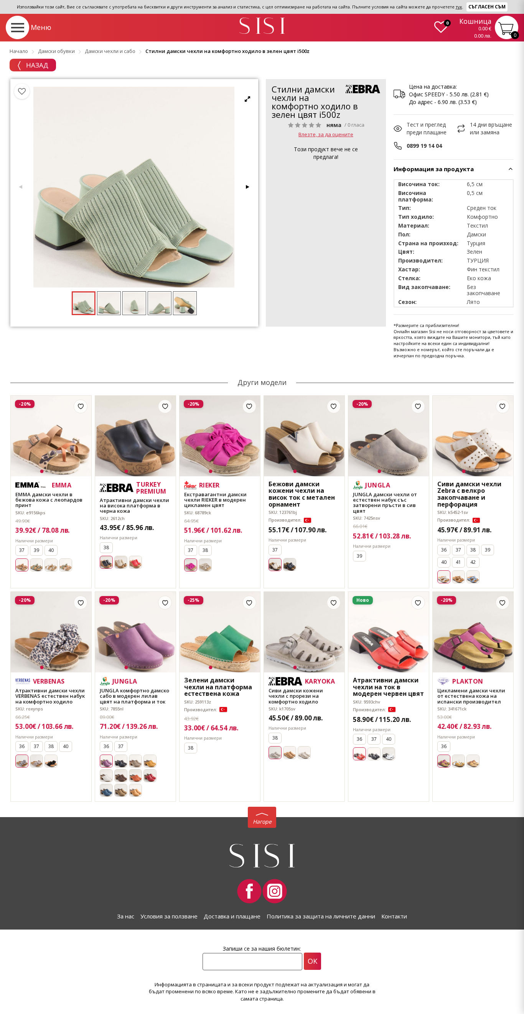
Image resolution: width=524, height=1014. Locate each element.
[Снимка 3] (51, 471)
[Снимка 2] (46, 471)
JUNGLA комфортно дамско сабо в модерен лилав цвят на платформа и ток (134, 696)
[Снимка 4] (55, 471)
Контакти (394, 916)
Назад (36, 65)
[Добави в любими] (80, 406)
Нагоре (262, 821)
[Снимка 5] (60, 471)
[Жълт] (150, 761)
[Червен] (135, 562)
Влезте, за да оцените (325, 134)
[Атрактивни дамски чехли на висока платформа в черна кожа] (135, 436)
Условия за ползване (169, 916)
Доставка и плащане (232, 916)
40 (51, 550)
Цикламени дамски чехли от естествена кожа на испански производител (471, 696)
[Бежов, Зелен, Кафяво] (65, 564)
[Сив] (135, 761)
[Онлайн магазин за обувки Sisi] (262, 855)
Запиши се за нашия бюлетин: (262, 948)
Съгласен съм (487, 6)
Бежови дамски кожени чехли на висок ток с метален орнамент (302, 494)
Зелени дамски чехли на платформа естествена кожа (218, 687)
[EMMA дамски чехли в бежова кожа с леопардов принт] (51, 436)
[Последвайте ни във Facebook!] (249, 891)
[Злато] (51, 564)
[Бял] (106, 775)
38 (106, 547)
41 (458, 562)
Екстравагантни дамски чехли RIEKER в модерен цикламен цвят (215, 500)
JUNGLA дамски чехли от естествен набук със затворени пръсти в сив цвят (385, 503)
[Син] (473, 576)
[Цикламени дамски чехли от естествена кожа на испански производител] (473, 632)
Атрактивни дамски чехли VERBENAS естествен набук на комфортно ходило (50, 696)
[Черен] (289, 564)
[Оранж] (135, 775)
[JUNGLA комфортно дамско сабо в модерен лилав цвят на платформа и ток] (135, 632)
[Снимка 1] (42, 471)
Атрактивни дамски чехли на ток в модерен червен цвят (388, 687)
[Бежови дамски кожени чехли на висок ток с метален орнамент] (304, 436)
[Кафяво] (458, 576)
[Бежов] (120, 562)
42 (473, 562)
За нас (125, 916)
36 (444, 550)
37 (22, 550)
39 (36, 550)
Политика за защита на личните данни (321, 916)
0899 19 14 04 (424, 145)
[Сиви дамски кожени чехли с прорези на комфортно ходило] (304, 632)
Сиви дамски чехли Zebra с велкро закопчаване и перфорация (469, 494)
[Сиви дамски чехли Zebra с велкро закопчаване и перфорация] (473, 436)
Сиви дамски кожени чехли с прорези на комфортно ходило (296, 696)
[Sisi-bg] (262, 26)
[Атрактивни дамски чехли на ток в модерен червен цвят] (388, 632)
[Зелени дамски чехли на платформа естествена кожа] (220, 632)
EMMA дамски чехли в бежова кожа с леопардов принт (48, 500)
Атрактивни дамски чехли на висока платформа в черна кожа (134, 505)
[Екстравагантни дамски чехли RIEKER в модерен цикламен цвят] (220, 436)
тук (459, 7)
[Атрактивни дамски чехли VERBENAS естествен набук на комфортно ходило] (51, 632)
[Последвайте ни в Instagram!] (274, 891)
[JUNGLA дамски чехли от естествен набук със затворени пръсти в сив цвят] (388, 436)
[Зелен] (36, 564)
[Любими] (22, 91)
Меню (41, 27)
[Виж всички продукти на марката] (363, 89)
